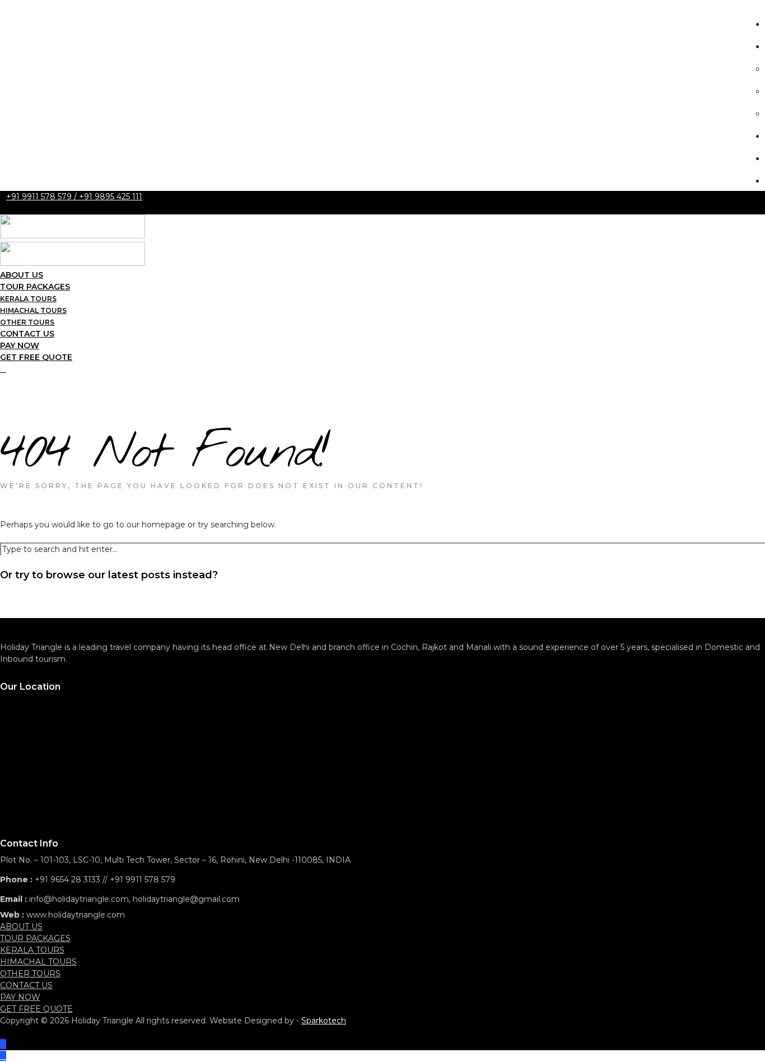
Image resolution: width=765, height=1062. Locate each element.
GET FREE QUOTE (36, 357)
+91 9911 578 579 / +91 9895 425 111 (74, 196)
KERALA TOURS (32, 950)
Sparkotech (323, 1021)
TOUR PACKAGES (35, 938)
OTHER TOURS (30, 974)
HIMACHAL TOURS (38, 962)
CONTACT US (26, 985)
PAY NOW (20, 997)
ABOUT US (21, 926)
